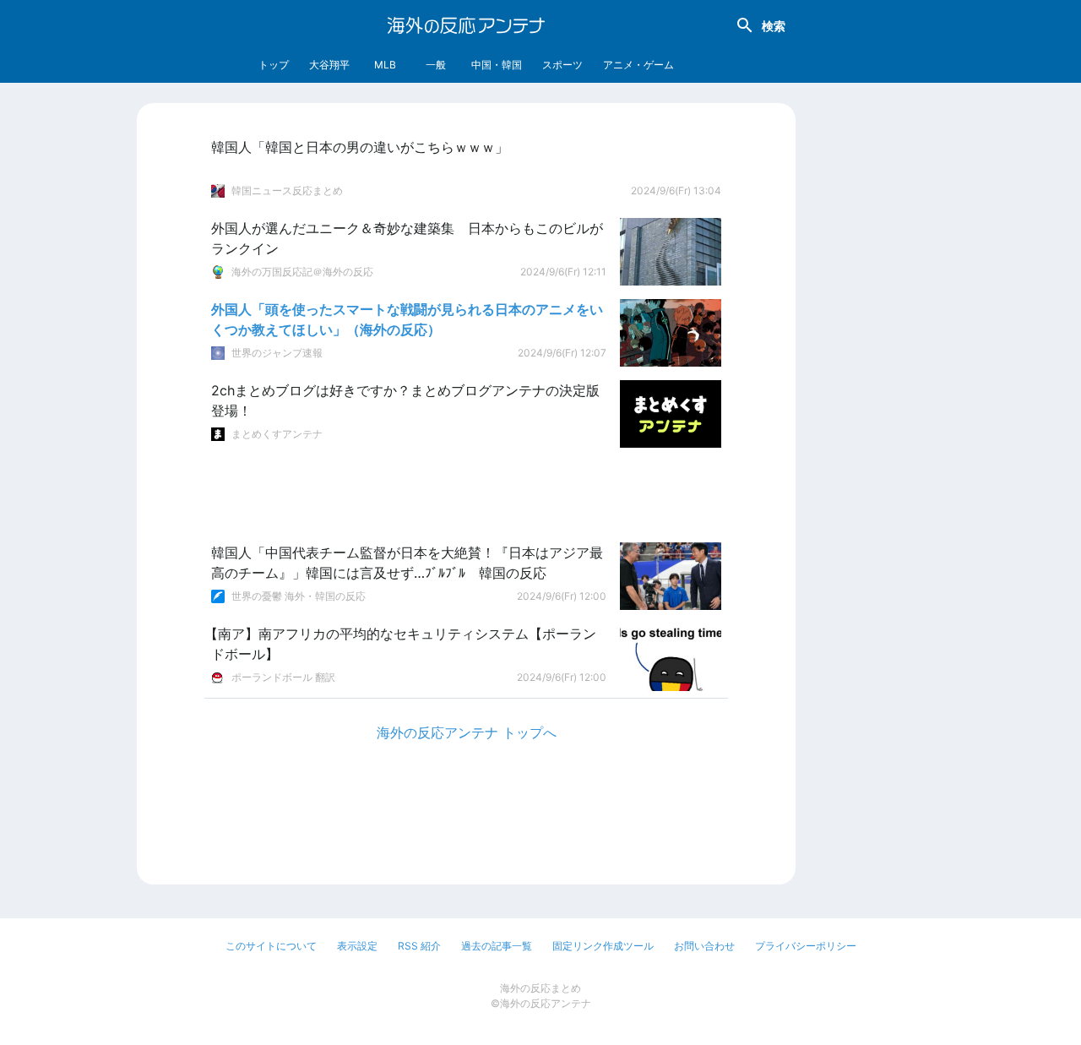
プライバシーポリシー (805, 945)
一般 (436, 64)
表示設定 (357, 945)
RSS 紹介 (419, 945)
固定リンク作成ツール (603, 945)
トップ (273, 64)
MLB (385, 64)
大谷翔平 (329, 64)
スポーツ (562, 64)
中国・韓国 (496, 64)
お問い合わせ (704, 945)
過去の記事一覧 (496, 945)
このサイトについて (271, 945)
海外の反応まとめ (540, 988)
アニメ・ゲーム (638, 64)
